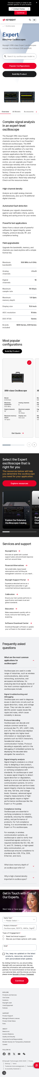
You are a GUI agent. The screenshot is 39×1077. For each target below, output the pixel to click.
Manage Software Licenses (11, 1018)
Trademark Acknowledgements (15, 1066)
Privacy (30, 1061)
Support (5, 1013)
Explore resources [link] (19, 483)
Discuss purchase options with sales (21, 939)
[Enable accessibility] (4, 1073)
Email (6, 946)
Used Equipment (7, 1005)
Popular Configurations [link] (19, 66)
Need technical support (16, 936)
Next (34, 445)
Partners (5, 1008)
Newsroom (5, 1031)
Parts (4, 1023)
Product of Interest (10, 925)
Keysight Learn (7, 1003)
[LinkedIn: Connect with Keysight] (9, 1054)
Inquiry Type (8, 918)
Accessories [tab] (29, 112)
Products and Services (9, 995)
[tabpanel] (19, 551)
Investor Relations (8, 1034)
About (4, 1029)
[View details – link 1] (9, 20)
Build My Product (12, 351)
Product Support (7, 1016)
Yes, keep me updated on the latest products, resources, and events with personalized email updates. (20, 956)
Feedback (30, 1066)
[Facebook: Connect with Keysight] (4, 1054)
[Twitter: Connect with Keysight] (14, 1054)
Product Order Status (9, 1021)
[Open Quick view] (29, 362)
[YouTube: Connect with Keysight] (19, 1054)
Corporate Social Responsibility (12, 1039)
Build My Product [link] (19, 74)
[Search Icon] (30, 20)
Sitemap (7, 1063)
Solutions (5, 1000)
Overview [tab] (5, 112)
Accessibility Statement (12, 1069)
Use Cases (5, 997)
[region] (19, 495)
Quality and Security (8, 1036)
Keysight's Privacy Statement (23, 974)
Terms (14, 1063)
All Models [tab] (16, 112)
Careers (4, 1044)
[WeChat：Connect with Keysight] (24, 1054)
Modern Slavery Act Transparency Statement (16, 1042)
